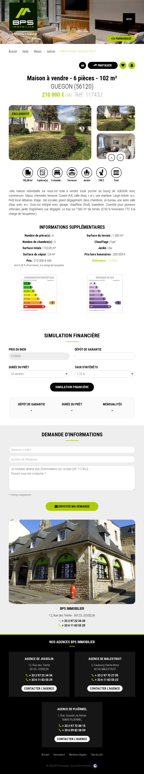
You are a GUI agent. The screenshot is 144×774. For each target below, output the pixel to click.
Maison (37, 51)
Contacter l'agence (39, 688)
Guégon (51, 51)
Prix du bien (17, 349)
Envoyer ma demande (74, 506)
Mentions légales (78, 754)
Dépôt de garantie (88, 349)
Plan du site (97, 754)
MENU (129, 19)
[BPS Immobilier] (39, 19)
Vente (25, 51)
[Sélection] (122, 65)
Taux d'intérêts (86, 367)
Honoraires (59, 754)
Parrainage (123, 38)
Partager (105, 65)
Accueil (13, 51)
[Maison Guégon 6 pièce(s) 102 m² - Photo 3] (50, 132)
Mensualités (112, 404)
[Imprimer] (82, 65)
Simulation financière (72, 387)
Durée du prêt (19, 367)
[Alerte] (131, 65)
